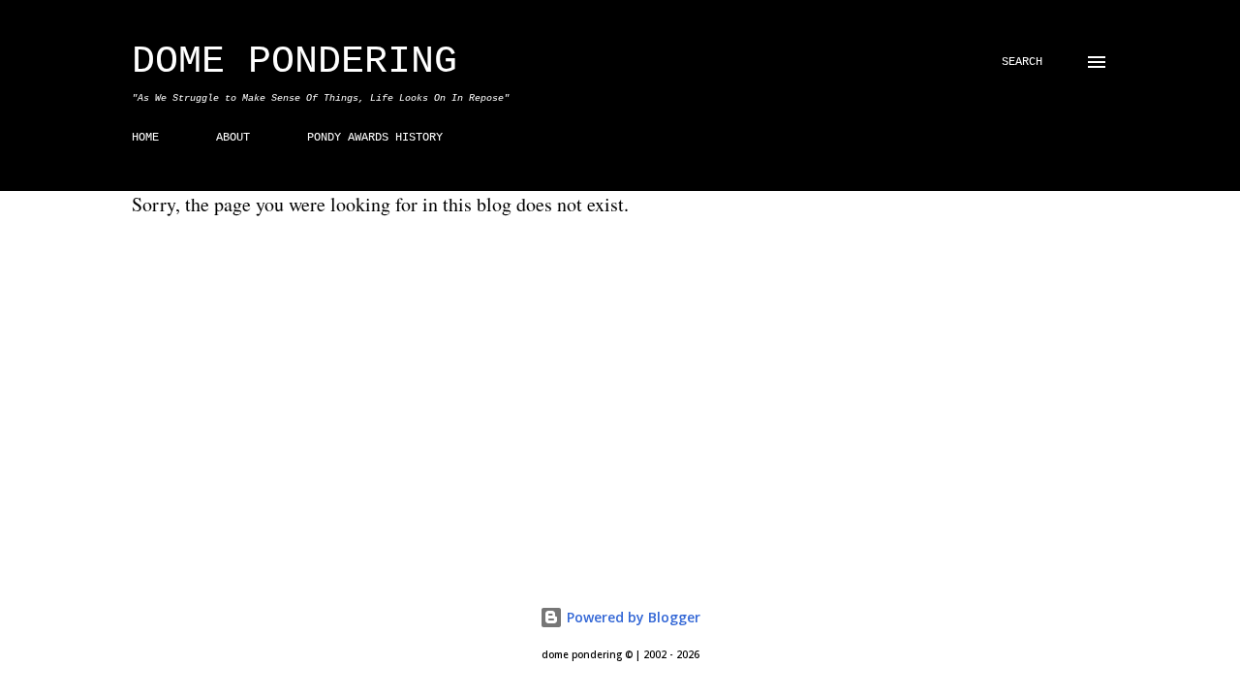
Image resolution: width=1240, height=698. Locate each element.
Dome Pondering (294, 61)
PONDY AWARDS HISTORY (375, 137)
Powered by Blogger (631, 617)
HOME (145, 137)
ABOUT (233, 137)
